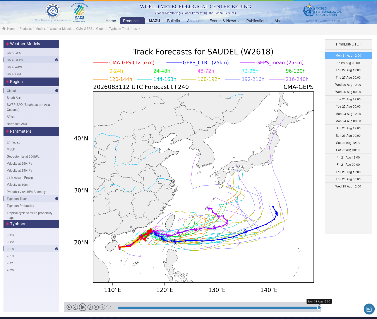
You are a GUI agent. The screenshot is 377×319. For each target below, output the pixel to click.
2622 (10, 242)
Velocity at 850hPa (19, 170)
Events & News (223, 20)
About (279, 20)
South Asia (14, 97)
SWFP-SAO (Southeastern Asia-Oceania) (29, 106)
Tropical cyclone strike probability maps (29, 215)
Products (131, 20)
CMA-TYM (14, 74)
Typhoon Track (119, 28)
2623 (10, 235)
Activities (194, 20)
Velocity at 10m (17, 184)
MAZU (154, 20)
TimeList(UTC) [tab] (348, 44)
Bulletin (173, 20)
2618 (10, 248)
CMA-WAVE (15, 67)
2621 (10, 263)
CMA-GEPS (84, 28)
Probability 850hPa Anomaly (26, 191)
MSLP (11, 149)
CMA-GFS (14, 53)
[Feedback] (369, 309)
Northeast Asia (17, 124)
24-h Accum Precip (20, 177)
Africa (11, 116)
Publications (256, 20)
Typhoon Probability (20, 205)
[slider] (319, 307)
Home (111, 20)
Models (41, 28)
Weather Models (61, 28)
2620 (10, 270)
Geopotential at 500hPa (23, 156)
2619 (10, 256)
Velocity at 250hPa (19, 163)
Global (100, 28)
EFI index (13, 142)
